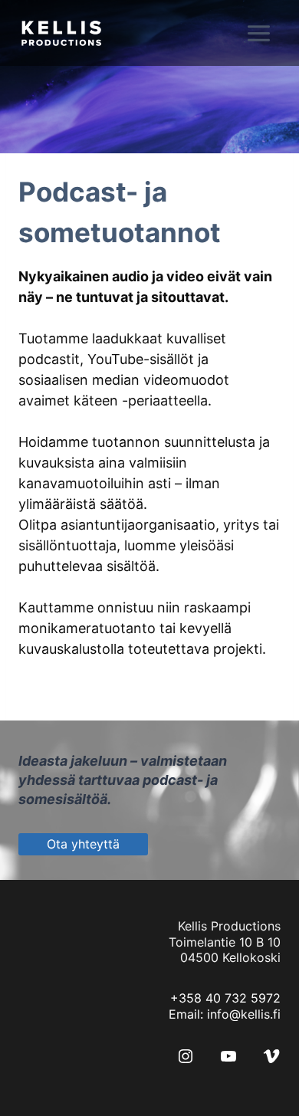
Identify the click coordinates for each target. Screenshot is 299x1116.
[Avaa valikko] (269, 33)
